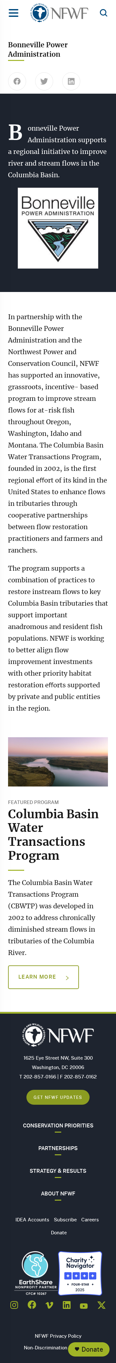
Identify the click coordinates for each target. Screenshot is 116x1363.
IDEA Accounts (32, 1219)
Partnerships (58, 1148)
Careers (90, 1219)
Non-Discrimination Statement (58, 1347)
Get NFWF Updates (58, 1097)
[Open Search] (103, 13)
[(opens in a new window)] (14, 1303)
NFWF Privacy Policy (58, 1335)
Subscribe (65, 1219)
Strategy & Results (58, 1171)
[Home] (59, 14)
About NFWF (58, 1193)
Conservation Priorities (58, 1125)
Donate (92, 1349)
